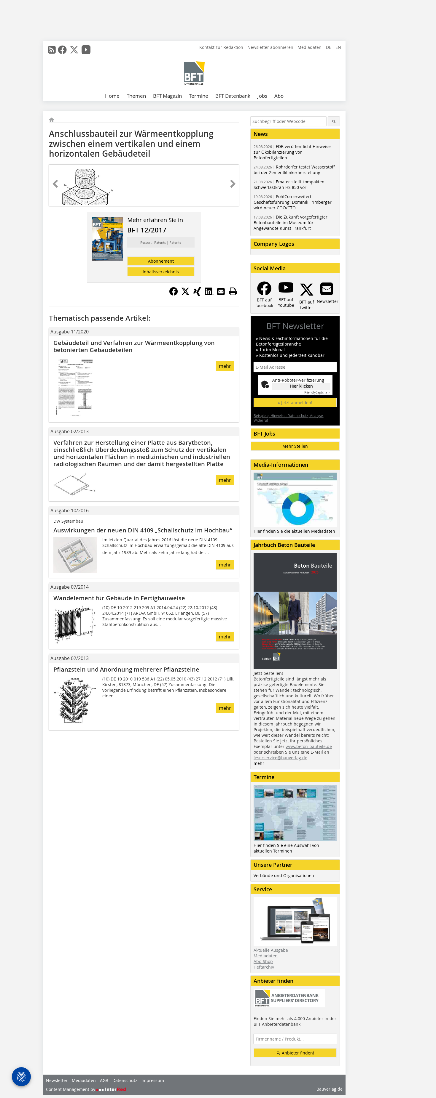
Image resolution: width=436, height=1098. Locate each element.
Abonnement (161, 261)
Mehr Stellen (295, 446)
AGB (104, 1080)
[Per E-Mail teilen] (221, 291)
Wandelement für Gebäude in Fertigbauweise (119, 598)
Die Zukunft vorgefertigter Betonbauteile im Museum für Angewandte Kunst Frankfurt (290, 222)
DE (328, 47)
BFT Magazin (167, 95)
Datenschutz (124, 1080)
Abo (279, 95)
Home (112, 95)
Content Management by (71, 1089)
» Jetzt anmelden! (295, 402)
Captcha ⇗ (317, 392)
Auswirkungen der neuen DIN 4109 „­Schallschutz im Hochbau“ (142, 530)
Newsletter (57, 1080)
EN (338, 47)
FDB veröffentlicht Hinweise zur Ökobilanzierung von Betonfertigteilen (292, 152)
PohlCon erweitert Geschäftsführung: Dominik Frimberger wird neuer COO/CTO (293, 202)
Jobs (262, 95)
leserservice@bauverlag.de (280, 757)
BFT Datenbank (232, 95)
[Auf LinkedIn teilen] (209, 294)
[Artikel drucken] (233, 291)
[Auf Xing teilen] (197, 294)
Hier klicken (301, 386)
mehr (225, 366)
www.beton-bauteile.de (309, 746)
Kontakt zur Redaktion (221, 47)
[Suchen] (334, 121)
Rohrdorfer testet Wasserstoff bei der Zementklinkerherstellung (294, 169)
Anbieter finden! (297, 1053)
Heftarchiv (264, 967)
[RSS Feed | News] (51, 50)
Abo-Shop (263, 961)
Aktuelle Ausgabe (271, 950)
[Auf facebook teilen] (173, 294)
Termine (198, 95)
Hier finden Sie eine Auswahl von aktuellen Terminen (286, 848)
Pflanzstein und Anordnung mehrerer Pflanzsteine (126, 669)
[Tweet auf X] (185, 294)
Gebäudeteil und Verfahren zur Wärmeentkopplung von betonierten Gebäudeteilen (134, 346)
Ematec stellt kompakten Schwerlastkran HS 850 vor (289, 184)
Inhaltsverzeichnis (161, 271)
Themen (136, 95)
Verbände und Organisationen (284, 875)
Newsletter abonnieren (270, 47)
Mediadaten (309, 47)
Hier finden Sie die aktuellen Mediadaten (294, 531)
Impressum (152, 1080)
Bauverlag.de (329, 1089)
